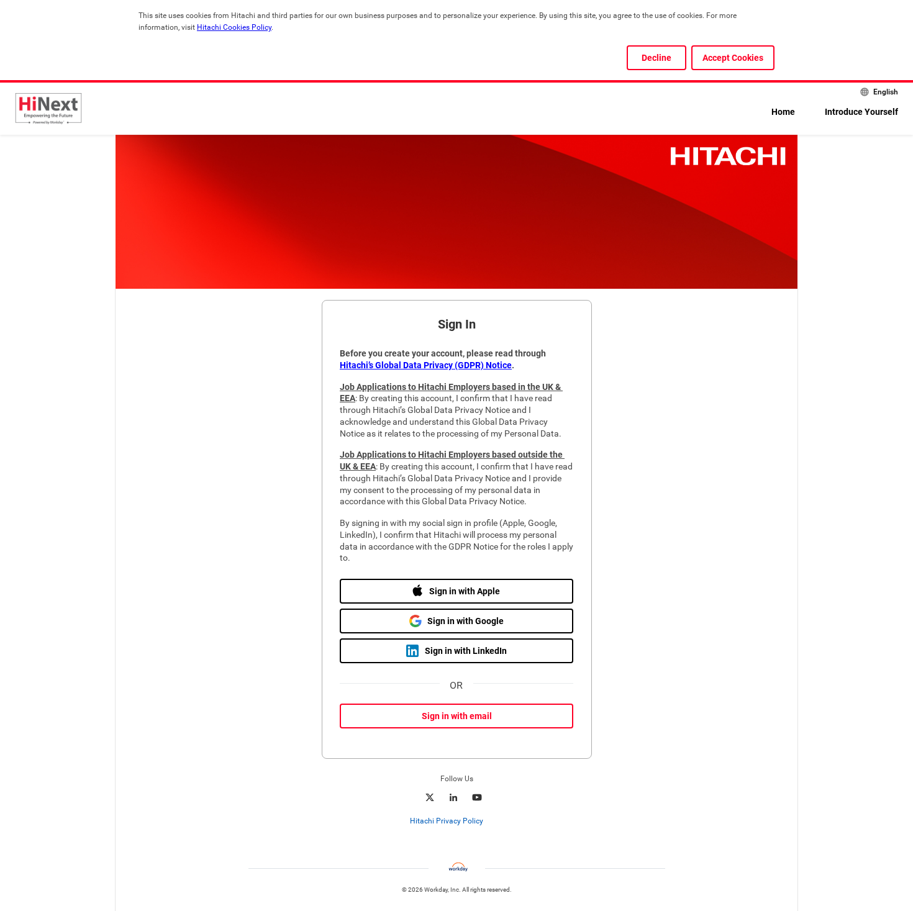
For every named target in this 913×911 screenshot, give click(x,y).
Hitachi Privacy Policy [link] (446, 821)
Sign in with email (457, 716)
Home (783, 112)
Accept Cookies (732, 58)
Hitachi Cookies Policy (234, 27)
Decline (656, 58)
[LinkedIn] (453, 797)
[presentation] (456, 821)
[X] (429, 797)
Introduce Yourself (861, 112)
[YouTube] (477, 797)
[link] (490, 822)
